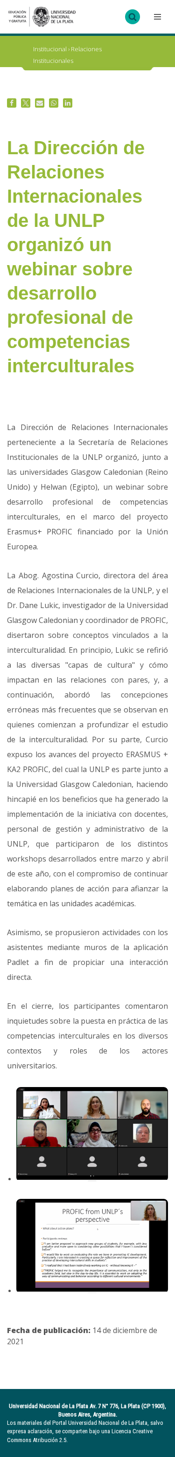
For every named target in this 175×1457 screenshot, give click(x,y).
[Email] (39, 103)
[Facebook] (11, 103)
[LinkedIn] (67, 103)
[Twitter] (25, 103)
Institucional (50, 49)
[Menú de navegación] (156, 16)
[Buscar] (132, 16)
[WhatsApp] (53, 103)
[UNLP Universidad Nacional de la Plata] (42, 17)
